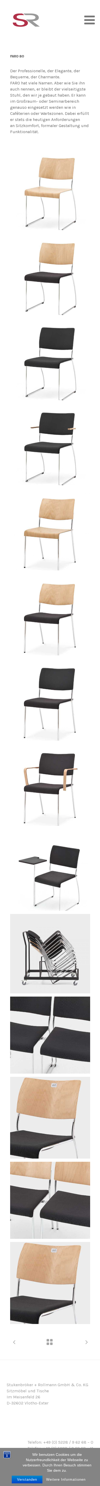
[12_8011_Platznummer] (50, 1118)
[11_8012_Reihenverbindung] (50, 1035)
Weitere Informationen (66, 1480)
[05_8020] (50, 529)
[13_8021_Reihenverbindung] (50, 1200)
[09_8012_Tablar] (50, 870)
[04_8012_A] (50, 444)
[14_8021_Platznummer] (50, 1283)
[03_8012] (50, 359)
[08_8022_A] (50, 785)
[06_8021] (50, 615)
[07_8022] (50, 700)
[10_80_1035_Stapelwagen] (50, 953)
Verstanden (27, 1480)
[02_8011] (50, 274)
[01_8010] (50, 189)
